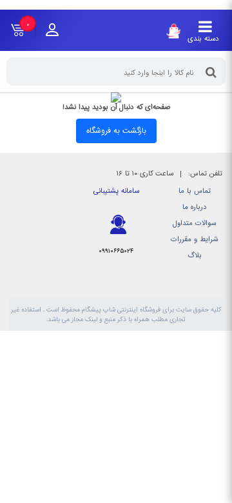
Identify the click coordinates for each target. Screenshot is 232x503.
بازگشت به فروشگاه (116, 131)
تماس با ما (195, 191)
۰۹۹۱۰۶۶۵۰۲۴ (116, 251)
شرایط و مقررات (194, 239)
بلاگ (195, 256)
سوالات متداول (194, 223)
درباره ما (194, 207)
